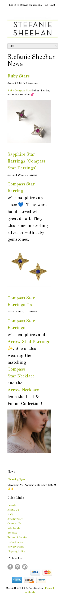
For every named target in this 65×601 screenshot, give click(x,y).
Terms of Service (17, 537)
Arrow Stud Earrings (28, 341)
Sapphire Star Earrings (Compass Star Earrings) (26, 161)
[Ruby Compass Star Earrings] (29, 142)
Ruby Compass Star (19, 91)
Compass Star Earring (21, 187)
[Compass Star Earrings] (29, 286)
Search (11, 505)
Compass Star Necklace (20, 372)
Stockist (12, 533)
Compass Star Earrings (21, 324)
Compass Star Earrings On (21, 301)
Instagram (17, 567)
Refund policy (15, 542)
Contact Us (14, 524)
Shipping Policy (16, 551)
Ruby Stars (18, 76)
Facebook (10, 567)
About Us (13, 510)
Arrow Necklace (23, 390)
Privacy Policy (15, 547)
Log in (12, 5)
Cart (52, 5)
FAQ (10, 514)
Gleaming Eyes (16, 479)
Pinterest (25, 567)
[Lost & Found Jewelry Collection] (29, 452)
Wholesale (13, 528)
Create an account (31, 5)
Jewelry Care (15, 519)
